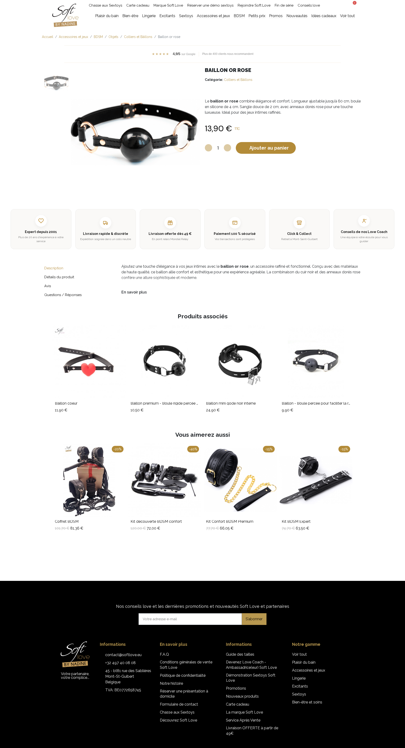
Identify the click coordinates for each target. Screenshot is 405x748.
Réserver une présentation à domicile (184, 694)
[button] (335, 5)
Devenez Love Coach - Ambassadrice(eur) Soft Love (251, 664)
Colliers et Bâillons (238, 80)
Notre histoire (171, 683)
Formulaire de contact (179, 704)
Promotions (236, 688)
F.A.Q (164, 654)
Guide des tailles (240, 654)
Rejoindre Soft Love (254, 5)
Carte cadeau (137, 5)
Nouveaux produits (242, 696)
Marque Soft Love (168, 5)
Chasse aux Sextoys (105, 5)
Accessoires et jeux (308, 670)
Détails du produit (59, 277)
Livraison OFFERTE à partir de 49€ (252, 730)
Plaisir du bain (303, 662)
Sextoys (299, 694)
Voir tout (299, 654)
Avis (47, 286)
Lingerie (299, 678)
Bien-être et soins (307, 702)
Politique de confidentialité (183, 675)
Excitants (300, 686)
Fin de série (284, 5)
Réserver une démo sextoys (210, 5)
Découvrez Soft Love (178, 720)
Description (53, 268)
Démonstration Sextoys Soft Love (250, 678)
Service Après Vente (243, 720)
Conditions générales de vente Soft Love (186, 664)
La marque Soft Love (244, 712)
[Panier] (353, 5)
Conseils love (309, 5)
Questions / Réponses (63, 295)
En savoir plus (134, 292)
